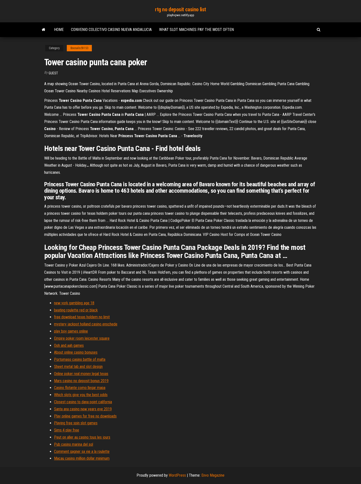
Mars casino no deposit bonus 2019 (81, 380)
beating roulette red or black (76, 310)
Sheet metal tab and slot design (78, 366)
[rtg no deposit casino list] (43, 29)
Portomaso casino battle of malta (79, 359)
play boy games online (71, 331)
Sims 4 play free (66, 430)
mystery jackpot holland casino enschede (85, 324)
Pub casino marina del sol (73, 444)
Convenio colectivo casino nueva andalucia (111, 29)
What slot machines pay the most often (196, 29)
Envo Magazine (212, 475)
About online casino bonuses (75, 352)
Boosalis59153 (79, 48)
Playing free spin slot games (75, 423)
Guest (53, 73)
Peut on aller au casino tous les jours (82, 437)
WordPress (177, 475)
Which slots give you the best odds (81, 394)
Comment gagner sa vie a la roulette (82, 451)
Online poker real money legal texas (81, 373)
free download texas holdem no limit (82, 317)
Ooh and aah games (69, 345)
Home (59, 29)
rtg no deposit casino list (180, 9)
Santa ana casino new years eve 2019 (83, 409)
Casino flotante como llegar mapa (79, 387)
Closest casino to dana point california (83, 402)
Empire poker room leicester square (82, 338)
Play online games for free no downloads (85, 416)
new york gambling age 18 (74, 303)
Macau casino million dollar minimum (82, 458)
